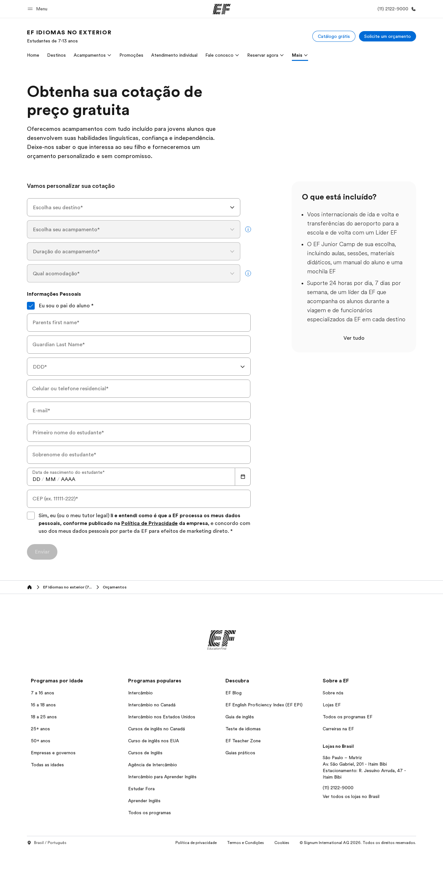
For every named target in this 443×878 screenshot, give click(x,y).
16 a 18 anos (43, 704)
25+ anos (40, 728)
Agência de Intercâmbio (152, 764)
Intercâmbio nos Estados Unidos (161, 716)
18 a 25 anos (44, 716)
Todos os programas (149, 812)
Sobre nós (333, 692)
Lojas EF (332, 704)
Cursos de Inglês (145, 752)
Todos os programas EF (347, 716)
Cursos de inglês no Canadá (156, 728)
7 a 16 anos (42, 692)
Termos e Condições (245, 842)
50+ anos (40, 740)
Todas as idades (47, 764)
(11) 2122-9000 (338, 787)
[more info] (248, 229)
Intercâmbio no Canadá (151, 704)
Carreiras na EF (338, 728)
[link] (69, 36)
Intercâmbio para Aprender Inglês (162, 776)
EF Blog (233, 692)
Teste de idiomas (243, 728)
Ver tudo (354, 338)
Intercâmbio (140, 692)
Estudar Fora (141, 788)
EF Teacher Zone (243, 740)
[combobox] (133, 207)
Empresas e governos (53, 752)
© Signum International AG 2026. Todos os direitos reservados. (358, 842)
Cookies (281, 842)
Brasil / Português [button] (50, 842)
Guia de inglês (239, 716)
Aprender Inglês (144, 800)
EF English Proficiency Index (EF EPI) (264, 704)
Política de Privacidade (149, 523)
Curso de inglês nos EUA (153, 740)
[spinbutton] (36, 479)
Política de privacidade (196, 842)
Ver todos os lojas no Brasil (351, 796)
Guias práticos (240, 752)
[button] (38, 9)
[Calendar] (243, 477)
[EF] (222, 9)
